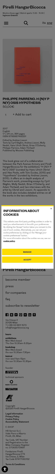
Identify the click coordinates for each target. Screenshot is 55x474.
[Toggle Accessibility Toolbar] (4, 469)
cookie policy (9, 241)
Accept (27, 259)
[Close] (51, 209)
